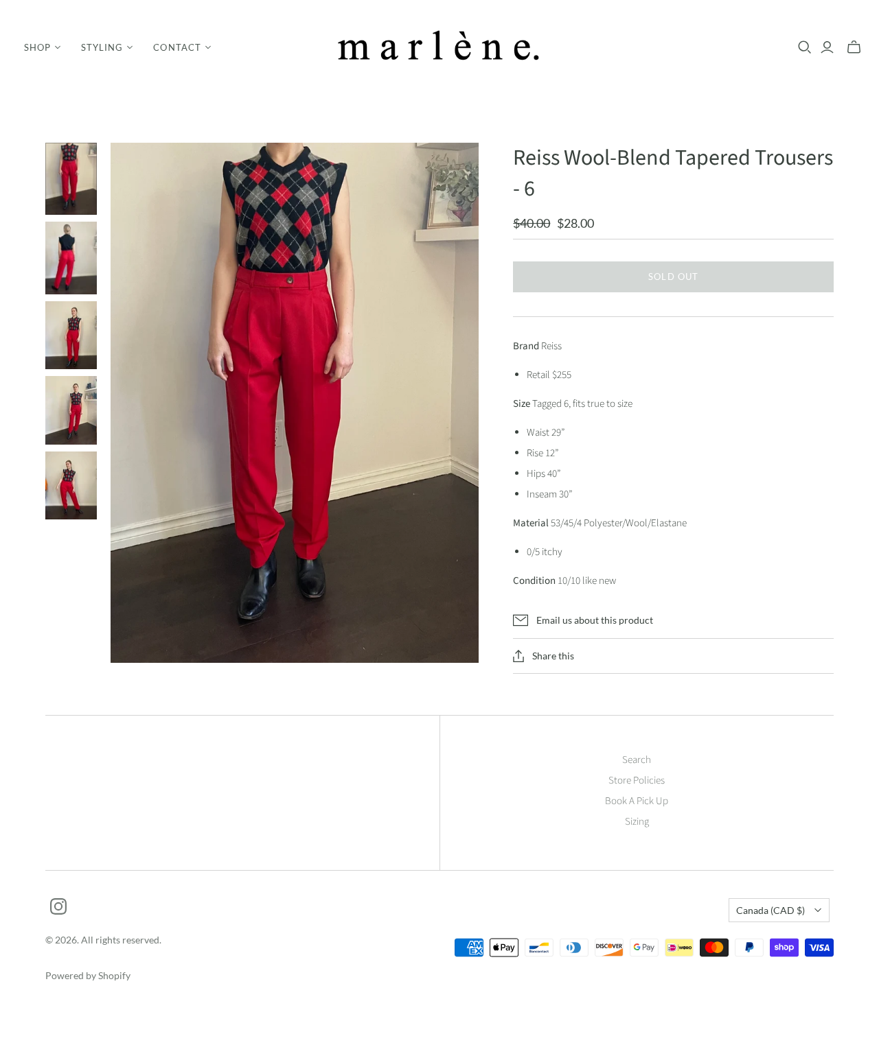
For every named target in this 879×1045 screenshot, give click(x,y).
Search (636, 760)
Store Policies (636, 780)
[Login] (827, 47)
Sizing (637, 821)
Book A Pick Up (636, 801)
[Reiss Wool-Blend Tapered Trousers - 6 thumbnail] (71, 179)
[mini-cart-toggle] (854, 47)
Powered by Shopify (87, 975)
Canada (770, 910)
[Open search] (805, 47)
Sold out (673, 276)
